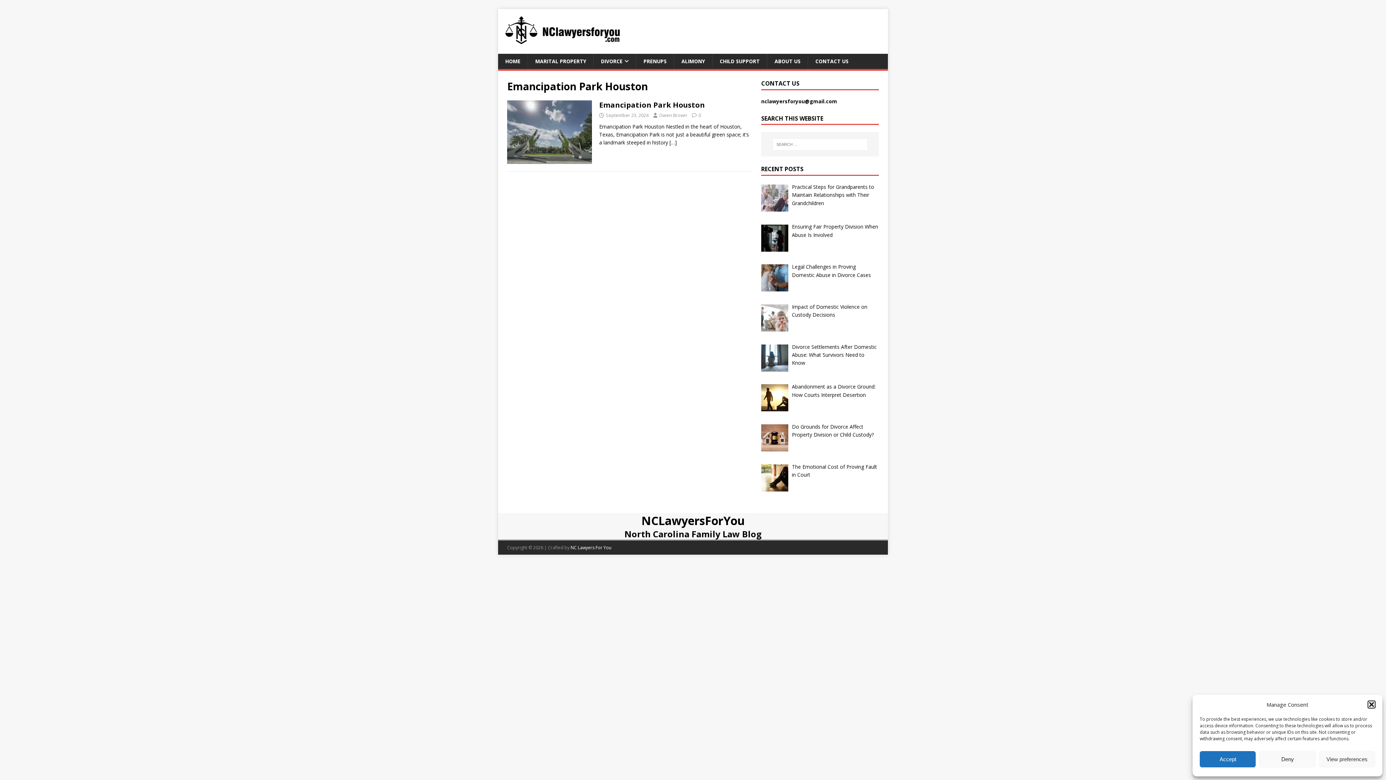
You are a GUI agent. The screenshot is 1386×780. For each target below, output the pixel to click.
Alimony (693, 61)
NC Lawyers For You (591, 548)
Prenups (655, 61)
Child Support (740, 61)
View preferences (1347, 759)
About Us (788, 61)
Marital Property (560, 61)
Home (512, 61)
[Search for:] (820, 144)
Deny (1287, 759)
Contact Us (832, 61)
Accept (1228, 759)
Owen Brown (673, 115)
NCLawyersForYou (693, 520)
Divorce (612, 61)
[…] (673, 142)
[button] (1371, 704)
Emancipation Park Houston (652, 105)
